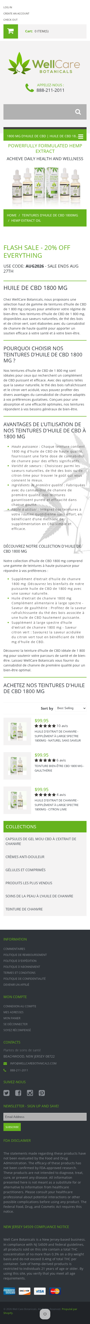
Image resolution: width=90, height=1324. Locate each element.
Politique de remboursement (25, 955)
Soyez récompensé (17, 1030)
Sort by (47, 708)
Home (12, 215)
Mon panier (11, 1018)
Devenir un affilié (16, 985)
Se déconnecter (15, 1024)
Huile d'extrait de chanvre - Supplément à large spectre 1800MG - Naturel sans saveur (58, 735)
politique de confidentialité (24, 979)
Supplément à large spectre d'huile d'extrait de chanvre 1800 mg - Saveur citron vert (44, 627)
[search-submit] (81, 112)
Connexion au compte (19, 1006)
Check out (10, 19)
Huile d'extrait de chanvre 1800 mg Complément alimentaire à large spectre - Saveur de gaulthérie (48, 603)
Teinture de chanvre (24, 909)
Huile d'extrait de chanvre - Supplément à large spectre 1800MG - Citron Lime (56, 804)
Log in (7, 7)
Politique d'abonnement (21, 967)
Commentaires (14, 949)
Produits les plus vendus (29, 883)
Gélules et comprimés (25, 870)
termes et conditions (19, 973)
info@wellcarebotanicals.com (33, 1063)
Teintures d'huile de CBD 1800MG (50, 215)
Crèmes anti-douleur (25, 856)
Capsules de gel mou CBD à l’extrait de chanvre (41, 841)
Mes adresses (13, 1012)
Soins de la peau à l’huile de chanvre (39, 896)
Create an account (16, 13)
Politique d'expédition (19, 961)
